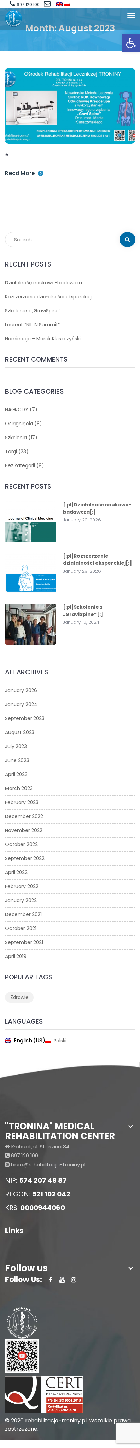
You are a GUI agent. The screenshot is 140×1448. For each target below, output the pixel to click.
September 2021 (24, 942)
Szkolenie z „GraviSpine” (32, 310)
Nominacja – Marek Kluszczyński (43, 338)
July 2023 (16, 746)
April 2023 (16, 774)
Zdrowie (19, 997)
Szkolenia (16, 437)
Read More (20, 173)
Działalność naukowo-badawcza (43, 282)
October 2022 (21, 844)
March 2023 (19, 788)
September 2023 (25, 718)
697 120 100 (28, 5)
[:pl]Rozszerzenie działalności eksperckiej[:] (97, 560)
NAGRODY (16, 409)
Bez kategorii (20, 465)
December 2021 (23, 914)
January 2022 (21, 900)
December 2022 (24, 816)
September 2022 (25, 858)
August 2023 (19, 732)
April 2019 (16, 956)
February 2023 (21, 802)
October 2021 (20, 928)
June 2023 (17, 760)
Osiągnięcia (19, 423)
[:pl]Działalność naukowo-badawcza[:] (97, 508)
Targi (11, 451)
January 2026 (21, 690)
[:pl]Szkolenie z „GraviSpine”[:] (83, 611)
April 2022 (16, 872)
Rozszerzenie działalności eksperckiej (48, 296)
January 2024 (21, 704)
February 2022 (21, 886)
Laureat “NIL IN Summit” (32, 324)
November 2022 (23, 830)
